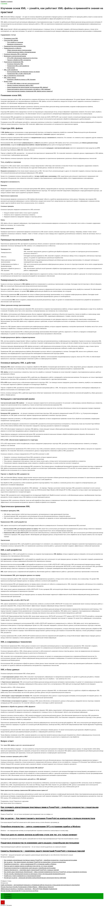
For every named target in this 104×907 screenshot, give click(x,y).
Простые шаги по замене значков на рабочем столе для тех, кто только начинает (28, 866)
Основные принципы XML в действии (15, 54)
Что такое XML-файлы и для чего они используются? (23, 83)
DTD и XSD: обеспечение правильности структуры (22, 58)
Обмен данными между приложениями (19, 50)
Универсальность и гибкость (12, 48)
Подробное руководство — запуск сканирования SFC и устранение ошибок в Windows (30, 864)
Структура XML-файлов (11, 40)
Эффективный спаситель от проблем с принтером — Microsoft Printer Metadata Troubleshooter (29, 889)
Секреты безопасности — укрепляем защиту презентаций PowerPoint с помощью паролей (31, 870)
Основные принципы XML (15, 64)
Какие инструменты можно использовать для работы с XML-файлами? (29, 89)
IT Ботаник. (4, 3)
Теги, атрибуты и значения (15, 42)
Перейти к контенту (7, 1)
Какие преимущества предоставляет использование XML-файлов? (27, 87)
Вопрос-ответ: (8, 81)
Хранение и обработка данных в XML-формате (21, 79)
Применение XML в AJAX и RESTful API (19, 73)
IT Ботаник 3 (7, 896)
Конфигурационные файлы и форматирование (21, 52)
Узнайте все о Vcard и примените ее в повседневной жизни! (22, 876)
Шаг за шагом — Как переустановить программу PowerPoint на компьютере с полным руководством (35, 862)
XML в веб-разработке (11, 70)
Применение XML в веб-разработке (18, 66)
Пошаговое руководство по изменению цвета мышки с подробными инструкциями (29, 868)
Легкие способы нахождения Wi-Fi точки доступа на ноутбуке (19, 891)
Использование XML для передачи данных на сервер (23, 71)
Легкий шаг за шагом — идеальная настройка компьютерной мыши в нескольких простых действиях (35, 878)
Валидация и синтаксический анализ (15, 56)
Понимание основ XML (11, 38)
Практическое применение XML (13, 62)
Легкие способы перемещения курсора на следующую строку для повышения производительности (34, 874)
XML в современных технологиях (14, 75)
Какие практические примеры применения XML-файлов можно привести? (30, 91)
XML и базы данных (10, 77)
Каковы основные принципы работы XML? (20, 85)
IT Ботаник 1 (7, 894)
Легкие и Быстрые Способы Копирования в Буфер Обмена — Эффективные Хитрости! (27, 887)
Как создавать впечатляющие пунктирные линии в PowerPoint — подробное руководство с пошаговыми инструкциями (40, 860)
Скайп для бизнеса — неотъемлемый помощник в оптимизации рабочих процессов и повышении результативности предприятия (40, 885)
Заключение (11, 68)
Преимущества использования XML (15, 46)
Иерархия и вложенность (15, 44)
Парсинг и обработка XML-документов (19, 60)
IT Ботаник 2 (7, 898)
